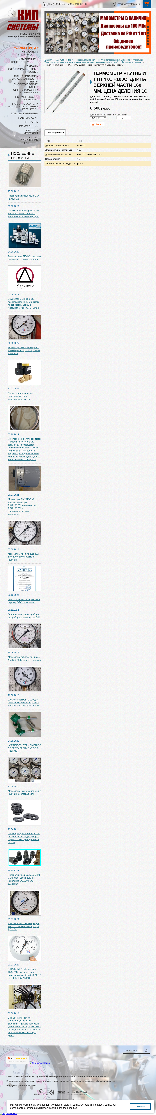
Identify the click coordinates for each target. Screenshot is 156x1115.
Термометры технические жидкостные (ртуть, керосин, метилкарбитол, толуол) (81, 62)
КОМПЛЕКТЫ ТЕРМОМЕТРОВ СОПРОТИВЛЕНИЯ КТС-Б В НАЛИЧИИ (24, 748)
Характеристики (55, 132)
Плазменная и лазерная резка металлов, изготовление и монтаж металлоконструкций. (23, 213)
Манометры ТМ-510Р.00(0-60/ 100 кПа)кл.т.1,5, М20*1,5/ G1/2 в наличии (24, 350)
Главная (48, 60)
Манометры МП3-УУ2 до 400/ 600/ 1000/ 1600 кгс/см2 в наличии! (23, 556)
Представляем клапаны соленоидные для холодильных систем (20, 396)
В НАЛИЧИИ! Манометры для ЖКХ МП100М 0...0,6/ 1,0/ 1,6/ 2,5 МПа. (23, 926)
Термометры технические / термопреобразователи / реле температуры (110, 60)
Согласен (140, 1106)
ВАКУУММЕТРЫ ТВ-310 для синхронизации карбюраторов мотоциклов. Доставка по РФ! (23, 702)
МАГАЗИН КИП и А (64, 60)
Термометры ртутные (131, 62)
